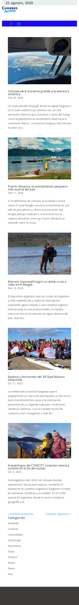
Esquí (11, 551)
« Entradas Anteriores (20, 514)
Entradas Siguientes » (58, 514)
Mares (11, 562)
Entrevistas (14, 546)
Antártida (13, 523)
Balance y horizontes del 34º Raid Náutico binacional (36, 378)
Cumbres (13, 529)
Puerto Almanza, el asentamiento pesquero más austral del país (38, 187)
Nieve (11, 568)
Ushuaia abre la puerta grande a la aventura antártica (38, 92)
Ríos (10, 574)
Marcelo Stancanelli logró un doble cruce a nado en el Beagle (37, 283)
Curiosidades (15, 534)
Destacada (14, 540)
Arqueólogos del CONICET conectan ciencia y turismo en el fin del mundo (38, 466)
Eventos (12, 557)
